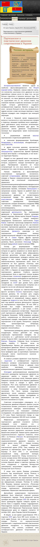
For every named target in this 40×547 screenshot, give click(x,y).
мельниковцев (19, 142)
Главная (4, 15)
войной (14, 244)
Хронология (6, 19)
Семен (14, 237)
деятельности (17, 212)
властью (36, 135)
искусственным (6, 199)
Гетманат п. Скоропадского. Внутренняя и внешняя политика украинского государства (24, 59)
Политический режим (18, 55)
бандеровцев (6, 142)
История (12, 15)
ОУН (24, 499)
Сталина (19, 292)
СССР (15, 283)
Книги (14, 19)
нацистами (8, 361)
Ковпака (36, 223)
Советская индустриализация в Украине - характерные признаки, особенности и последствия (24, 65)
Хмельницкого (32, 189)
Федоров (35, 216)
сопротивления (15, 85)
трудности (14, 300)
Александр (27, 242)
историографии (14, 176)
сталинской (17, 276)
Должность (16, 231)
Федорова (12, 341)
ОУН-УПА (9, 144)
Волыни (20, 437)
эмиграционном (6, 151)
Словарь (29, 15)
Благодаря (8, 372)
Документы (31, 19)
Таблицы (21, 19)
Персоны (20, 15)
